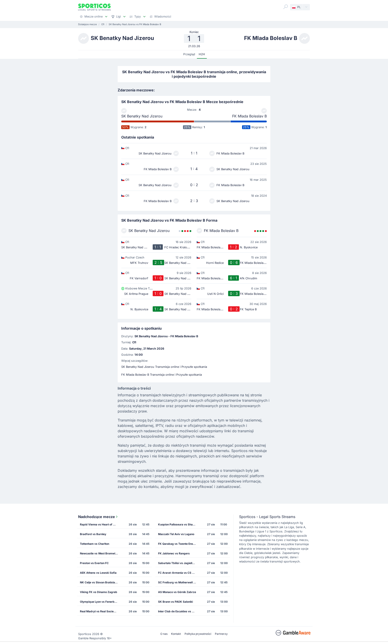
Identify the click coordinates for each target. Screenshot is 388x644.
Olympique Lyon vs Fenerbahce (100, 601)
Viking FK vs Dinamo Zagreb (98, 592)
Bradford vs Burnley (93, 534)
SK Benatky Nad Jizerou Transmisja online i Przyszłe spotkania (164, 366)
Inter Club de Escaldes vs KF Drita (178, 611)
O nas (164, 633)
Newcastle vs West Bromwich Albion (100, 553)
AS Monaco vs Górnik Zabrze (177, 592)
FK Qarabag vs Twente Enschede (178, 543)
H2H (202, 54)
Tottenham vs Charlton (94, 543)
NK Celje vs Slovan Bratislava (99, 582)
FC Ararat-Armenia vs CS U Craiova (178, 572)
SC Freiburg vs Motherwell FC (177, 582)
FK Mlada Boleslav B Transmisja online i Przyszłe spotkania (161, 374)
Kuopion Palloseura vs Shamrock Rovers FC (178, 524)
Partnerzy (221, 633)
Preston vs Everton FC (94, 563)
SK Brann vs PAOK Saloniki (175, 601)
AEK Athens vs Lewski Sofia (98, 572)
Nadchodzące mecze (96, 516)
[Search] (285, 6)
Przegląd (189, 54)
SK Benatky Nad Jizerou (141, 116)
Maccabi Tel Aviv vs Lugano (176, 534)
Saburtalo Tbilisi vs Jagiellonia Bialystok (178, 563)
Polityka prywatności (198, 633)
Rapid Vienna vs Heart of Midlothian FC (100, 524)
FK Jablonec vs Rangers (174, 553)
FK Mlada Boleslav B (249, 116)
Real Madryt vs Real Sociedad (99, 611)
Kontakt (176, 633)
